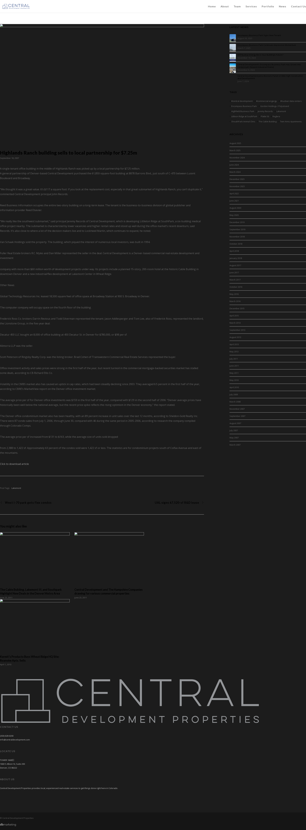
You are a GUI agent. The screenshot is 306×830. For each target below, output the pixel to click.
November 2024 (237, 157)
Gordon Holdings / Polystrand (274, 106)
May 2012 (234, 351)
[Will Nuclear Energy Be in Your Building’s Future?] (232, 57)
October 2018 (235, 243)
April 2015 (234, 315)
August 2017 (235, 265)
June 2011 (234, 365)
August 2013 (235, 337)
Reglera (276, 116)
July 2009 (233, 394)
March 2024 (234, 172)
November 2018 (237, 236)
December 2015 (236, 308)
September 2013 (237, 330)
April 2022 (234, 193)
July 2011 (233, 358)
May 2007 (234, 437)
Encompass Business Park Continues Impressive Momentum (266, 45)
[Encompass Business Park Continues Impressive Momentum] (232, 47)
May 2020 (234, 215)
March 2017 (234, 279)
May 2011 (234, 372)
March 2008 (234, 401)
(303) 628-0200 (6, 735)
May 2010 (234, 380)
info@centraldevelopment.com (15, 739)
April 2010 (234, 387)
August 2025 (235, 143)
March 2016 (234, 301)
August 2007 (235, 423)
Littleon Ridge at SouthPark (244, 116)
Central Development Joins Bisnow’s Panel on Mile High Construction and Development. (270, 77)
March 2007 (234, 444)
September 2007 (237, 416)
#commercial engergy (266, 101)
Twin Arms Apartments (291, 121)
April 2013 (234, 344)
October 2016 (235, 286)
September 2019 (237, 229)
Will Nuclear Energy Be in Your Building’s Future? (260, 55)
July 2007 (233, 430)
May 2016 (234, 294)
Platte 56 (265, 116)
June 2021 (234, 200)
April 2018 (234, 251)
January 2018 (235, 258)
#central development (242, 101)
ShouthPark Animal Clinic (243, 121)
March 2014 (234, 322)
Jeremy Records (265, 111)
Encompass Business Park (244, 106)
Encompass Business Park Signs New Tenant (259, 35)
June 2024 (234, 164)
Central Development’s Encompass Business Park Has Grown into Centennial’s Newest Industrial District (269, 65)
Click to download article (14, 464)
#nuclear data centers (291, 101)
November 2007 (237, 408)
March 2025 (234, 150)
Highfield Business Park (242, 111)
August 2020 (235, 207)
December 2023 (236, 179)
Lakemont (16, 488)
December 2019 (236, 222)
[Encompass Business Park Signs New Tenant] (232, 37)
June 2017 (234, 272)
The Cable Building (268, 121)
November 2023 (237, 186)
